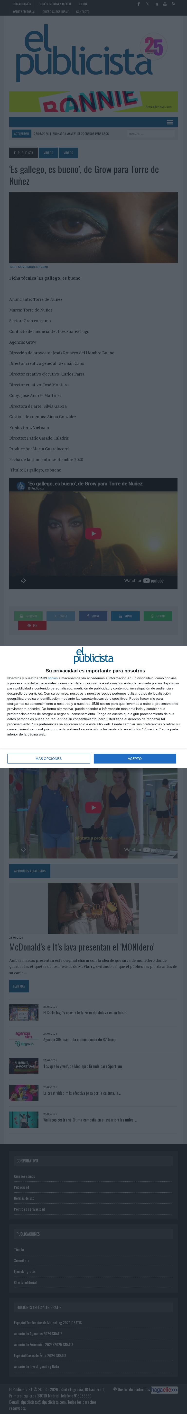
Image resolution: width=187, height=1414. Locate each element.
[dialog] (93, 707)
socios (53, 678)
